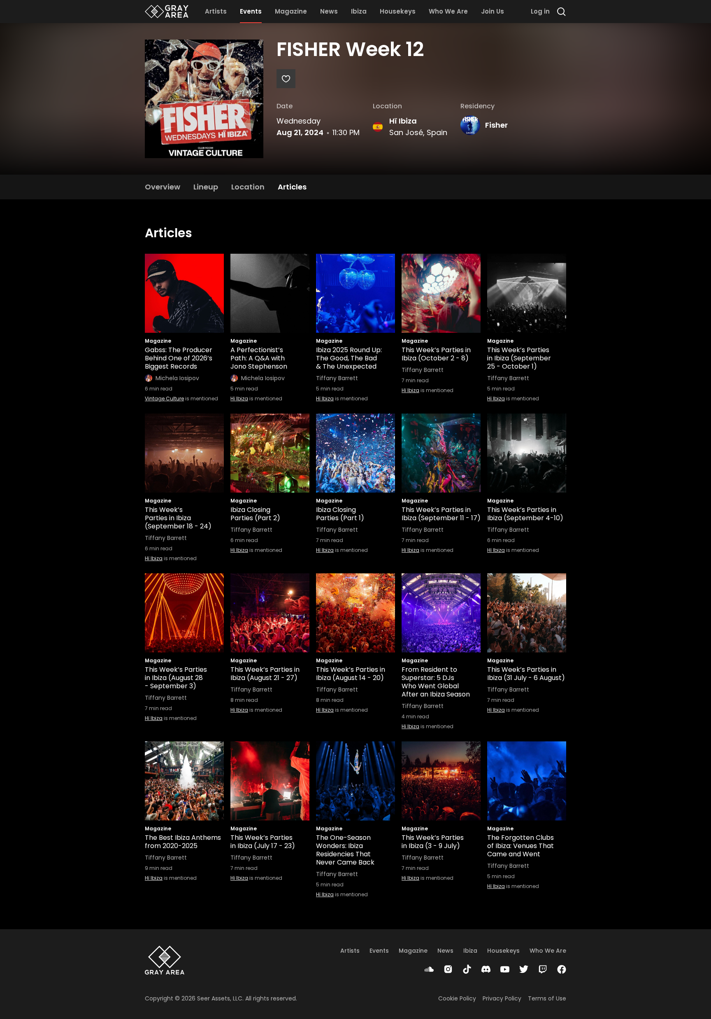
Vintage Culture (164, 398)
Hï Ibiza (403, 121)
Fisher (496, 125)
